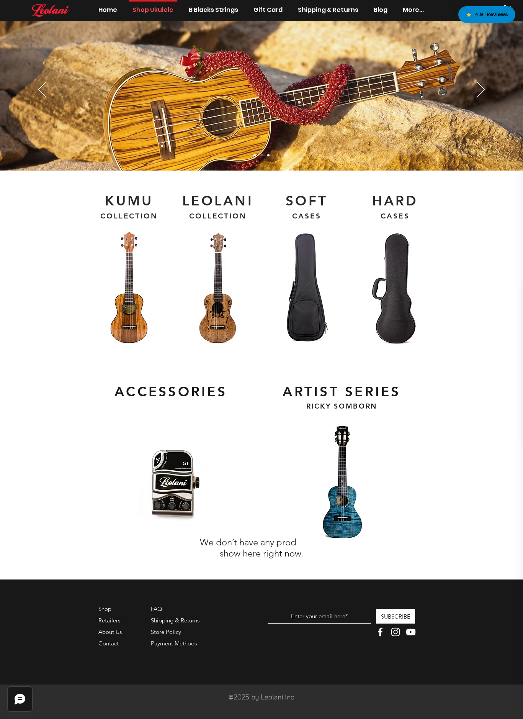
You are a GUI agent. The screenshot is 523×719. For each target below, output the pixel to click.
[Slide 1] (254, 155)
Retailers (109, 620)
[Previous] (42, 90)
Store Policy (166, 631)
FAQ (156, 608)
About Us (110, 631)
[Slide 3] (268, 155)
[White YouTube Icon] (411, 632)
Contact (108, 643)
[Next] (481, 90)
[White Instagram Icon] (395, 632)
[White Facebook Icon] (380, 632)
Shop (104, 608)
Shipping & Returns (175, 620)
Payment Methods (174, 643)
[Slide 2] (261, 155)
